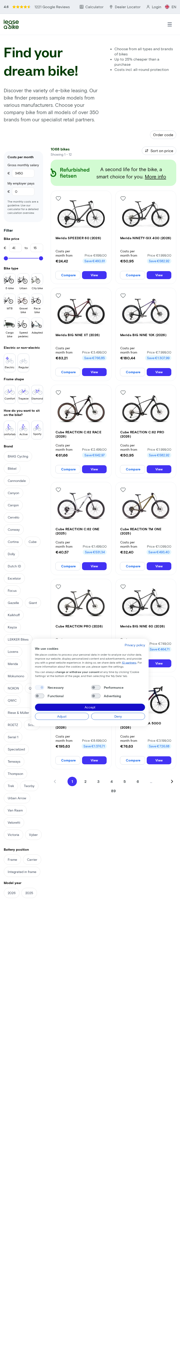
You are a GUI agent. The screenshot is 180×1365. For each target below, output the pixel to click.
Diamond (37, 398)
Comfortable (10, 434)
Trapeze (23, 398)
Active (23, 434)
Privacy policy (135, 645)
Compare (68, 275)
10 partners (129, 662)
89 (113, 790)
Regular (24, 367)
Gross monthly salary (23, 165)
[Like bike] (58, 198)
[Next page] (172, 781)
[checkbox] (39, 687)
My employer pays (21, 183)
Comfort (9, 398)
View (94, 275)
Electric (10, 367)
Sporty (37, 433)
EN (174, 6)
